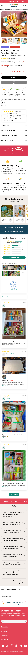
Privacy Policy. (4, 626)
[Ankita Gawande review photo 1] (14, 465)
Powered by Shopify (17, 651)
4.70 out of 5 (18, 241)
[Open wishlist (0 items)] (23, 5)
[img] (5, 303)
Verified (13, 289)
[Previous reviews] (4, 116)
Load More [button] (14, 494)
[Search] (19, 5)
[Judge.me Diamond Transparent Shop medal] (13, 284)
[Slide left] (5, 24)
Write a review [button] (14, 257)
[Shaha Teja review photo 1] (14, 323)
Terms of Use (20, 625)
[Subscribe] (25, 621)
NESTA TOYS (8, 651)
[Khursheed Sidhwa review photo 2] (4, 377)
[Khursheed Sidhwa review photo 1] (14, 365)
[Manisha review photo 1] (14, 416)
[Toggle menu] (1, 5)
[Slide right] (23, 24)
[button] (4, 58)
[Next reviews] (23, 116)
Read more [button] (5, 386)
